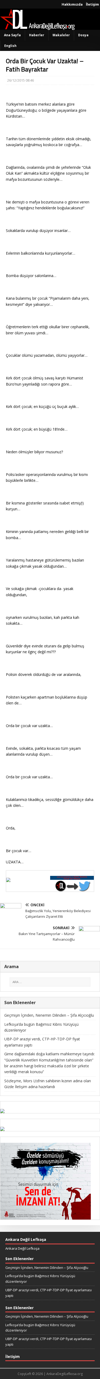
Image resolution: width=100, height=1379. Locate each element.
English (10, 45)
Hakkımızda (72, 4)
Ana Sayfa (12, 35)
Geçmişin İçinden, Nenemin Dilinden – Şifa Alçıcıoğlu (49, 1015)
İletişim (92, 4)
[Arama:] (50, 982)
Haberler (36, 35)
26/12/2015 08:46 (20, 80)
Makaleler (61, 35)
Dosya (83, 35)
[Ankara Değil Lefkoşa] (37, 26)
